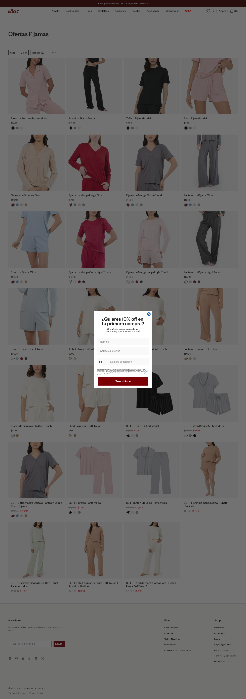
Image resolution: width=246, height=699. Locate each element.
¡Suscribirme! (123, 381)
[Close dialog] (149, 314)
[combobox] (103, 361)
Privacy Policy (145, 373)
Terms (100, 374)
